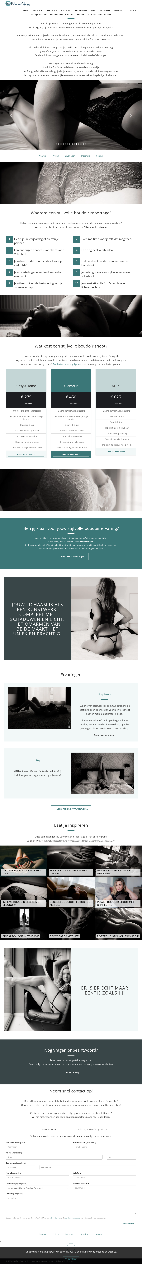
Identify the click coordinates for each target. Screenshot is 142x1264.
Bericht (14, 1193)
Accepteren (71, 1258)
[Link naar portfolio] (118, 924)
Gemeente (16, 1163)
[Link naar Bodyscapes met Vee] (71, 924)
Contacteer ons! (26, 454)
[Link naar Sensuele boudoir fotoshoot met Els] (71, 892)
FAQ (93, 10)
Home (25, 10)
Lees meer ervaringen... (73, 808)
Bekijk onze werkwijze (72, 556)
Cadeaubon (104, 10)
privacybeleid (55, 1218)
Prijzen (56, 156)
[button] (10, 115)
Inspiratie (85, 156)
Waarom (42, 156)
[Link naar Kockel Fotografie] (17, 3)
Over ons (118, 10)
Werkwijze (51, 10)
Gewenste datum (81, 1183)
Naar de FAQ (72, 1072)
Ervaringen (81, 10)
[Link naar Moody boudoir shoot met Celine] (71, 861)
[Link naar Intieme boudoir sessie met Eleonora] (23, 892)
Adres (14, 1152)
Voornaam (16, 1142)
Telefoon (77, 1173)
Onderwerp (16, 1183)
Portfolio (66, 10)
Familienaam (84, 1142)
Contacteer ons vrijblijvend (67, 364)
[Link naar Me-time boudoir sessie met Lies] (23, 861)
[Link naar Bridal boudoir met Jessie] (23, 924)
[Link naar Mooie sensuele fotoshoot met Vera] (118, 861)
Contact (132, 10)
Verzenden (128, 1223)
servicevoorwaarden (73, 1218)
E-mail (14, 1173)
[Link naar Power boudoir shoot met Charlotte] (118, 892)
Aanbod (36, 10)
